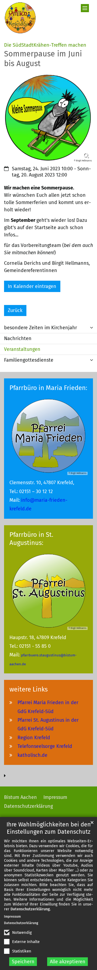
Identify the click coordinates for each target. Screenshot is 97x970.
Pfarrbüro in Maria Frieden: (48, 388)
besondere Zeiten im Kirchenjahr (40, 328)
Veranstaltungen (22, 349)
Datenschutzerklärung (30, 909)
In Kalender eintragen (32, 286)
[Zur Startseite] (20, 18)
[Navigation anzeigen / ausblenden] (85, 8)
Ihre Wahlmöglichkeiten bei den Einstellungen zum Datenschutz (48, 828)
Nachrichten (18, 338)
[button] (91, 328)
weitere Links (28, 689)
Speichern (23, 962)
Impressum (12, 916)
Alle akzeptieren (67, 962)
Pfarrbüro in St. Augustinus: (31, 539)
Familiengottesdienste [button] (28, 360)
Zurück (15, 310)
